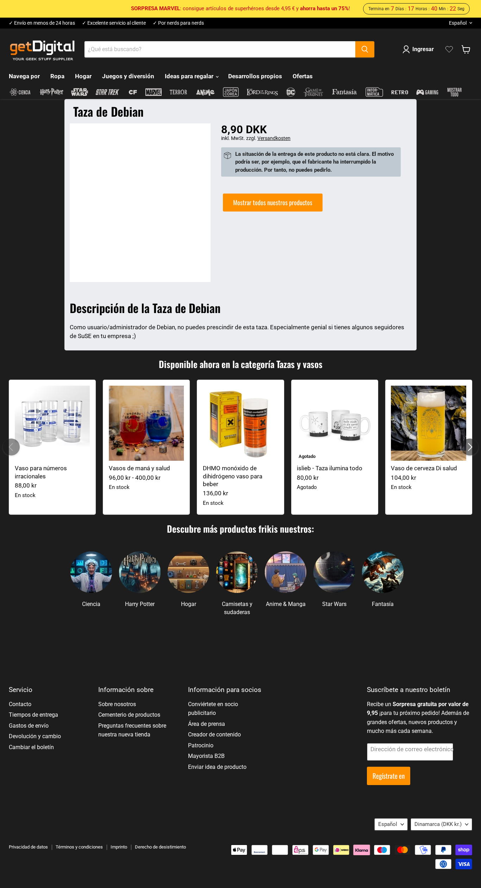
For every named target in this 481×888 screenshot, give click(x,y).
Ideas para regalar (190, 76)
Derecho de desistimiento (160, 847)
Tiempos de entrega (33, 714)
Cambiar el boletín (31, 747)
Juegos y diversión (128, 76)
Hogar (83, 76)
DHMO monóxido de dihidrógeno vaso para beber (232, 476)
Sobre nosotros (117, 704)
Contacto (20, 704)
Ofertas (303, 76)
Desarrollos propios (255, 76)
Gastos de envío (29, 725)
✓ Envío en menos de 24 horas (42, 23)
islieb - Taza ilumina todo (329, 468)
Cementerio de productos (129, 714)
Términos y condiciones (79, 847)
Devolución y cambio (35, 736)
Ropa (57, 76)
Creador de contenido (214, 734)
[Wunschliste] (449, 49)
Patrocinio (200, 745)
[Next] (469, 447)
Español (458, 23)
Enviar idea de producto (217, 767)
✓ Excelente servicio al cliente (114, 23)
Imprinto (119, 847)
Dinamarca (438, 824)
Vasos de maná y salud (139, 468)
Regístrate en (389, 776)
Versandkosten (274, 138)
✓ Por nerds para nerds (178, 23)
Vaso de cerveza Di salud (424, 468)
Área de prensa (206, 724)
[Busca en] (364, 49)
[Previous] (11, 447)
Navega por (24, 76)
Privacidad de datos (28, 847)
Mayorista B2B (206, 756)
